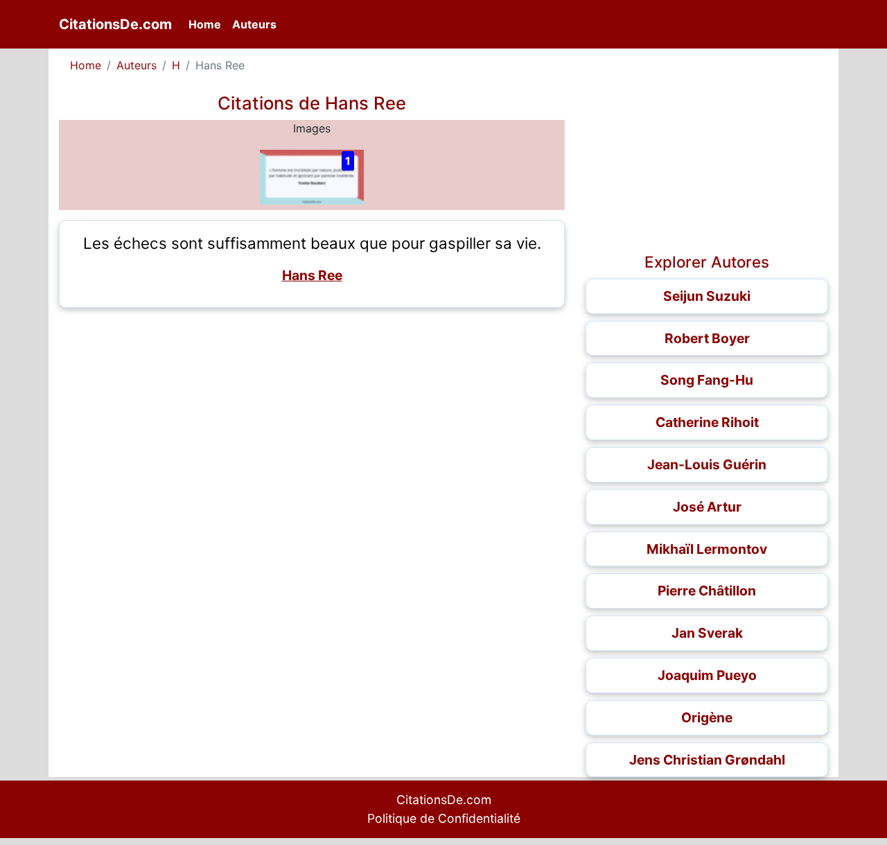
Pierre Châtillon (707, 590)
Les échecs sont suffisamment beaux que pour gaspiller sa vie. (312, 243)
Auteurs (254, 24)
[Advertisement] (312, 415)
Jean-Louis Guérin (706, 464)
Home (207, 24)
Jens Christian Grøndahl (707, 759)
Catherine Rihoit (707, 422)
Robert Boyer (707, 338)
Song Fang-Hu (706, 380)
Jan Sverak (707, 633)
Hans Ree (312, 275)
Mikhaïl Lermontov (707, 549)
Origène (706, 717)
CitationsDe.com (115, 24)
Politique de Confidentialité (443, 818)
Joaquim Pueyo (707, 675)
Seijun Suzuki (706, 296)
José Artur (707, 506)
